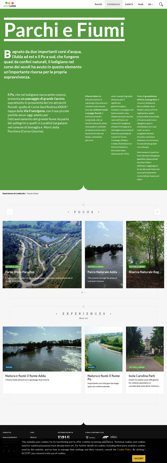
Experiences (113, 4)
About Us (33, 437)
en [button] (149, 4)
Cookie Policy (124, 449)
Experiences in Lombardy (14, 193)
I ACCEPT (139, 458)
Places (98, 4)
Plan (140, 4)
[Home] (11, 4)
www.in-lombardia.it (10, 437)
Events (129, 4)
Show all (83, 318)
